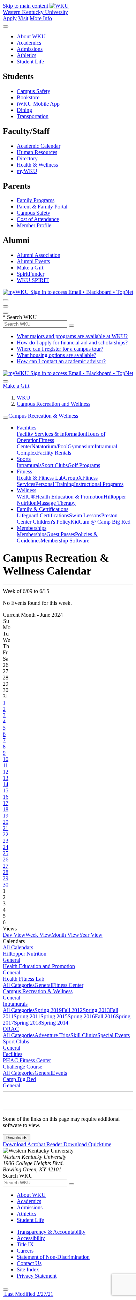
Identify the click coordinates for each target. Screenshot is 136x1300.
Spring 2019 (48, 1010)
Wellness (26, 490)
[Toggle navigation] (5, 418)
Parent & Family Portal (42, 207)
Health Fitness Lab (23, 979)
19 (5, 816)
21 (5, 828)
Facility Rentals (54, 453)
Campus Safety (33, 91)
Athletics (26, 55)
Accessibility (31, 1238)
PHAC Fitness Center (27, 1060)
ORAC (11, 1029)
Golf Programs (84, 465)
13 (5, 778)
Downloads (17, 1137)
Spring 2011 (27, 1016)
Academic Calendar (38, 146)
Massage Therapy (56, 503)
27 (5, 866)
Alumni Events (33, 261)
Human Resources (37, 152)
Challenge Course (22, 1067)
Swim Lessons (85, 515)
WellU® (26, 497)
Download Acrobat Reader (33, 1144)
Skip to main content (25, 6)
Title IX (25, 1244)
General (11, 960)
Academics (29, 43)
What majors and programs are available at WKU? (72, 336)
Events (59, 1073)
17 (5, 803)
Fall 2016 (105, 1016)
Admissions (30, 49)
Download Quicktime (87, 1144)
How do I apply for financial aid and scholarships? (72, 342)
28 (5, 872)
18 (5, 809)
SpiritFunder (30, 274)
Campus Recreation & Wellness (43, 416)
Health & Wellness (37, 165)
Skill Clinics (83, 1035)
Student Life (30, 61)
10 (5, 759)
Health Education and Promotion (39, 966)
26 (5, 859)
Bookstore (28, 97)
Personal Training (54, 484)
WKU (23, 398)
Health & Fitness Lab (40, 478)
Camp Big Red (19, 1079)
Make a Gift (30, 268)
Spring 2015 (54, 1016)
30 (5, 885)
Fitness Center (67, 985)
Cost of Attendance (38, 219)
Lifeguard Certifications (43, 515)
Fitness (24, 471)
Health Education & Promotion (69, 497)
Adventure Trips (52, 1035)
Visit (23, 18)
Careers (25, 1251)
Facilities (26, 428)
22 (5, 834)
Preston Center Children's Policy (67, 518)
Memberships (31, 528)
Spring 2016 (81, 1016)
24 (5, 847)
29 (5, 878)
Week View (38, 935)
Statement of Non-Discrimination (53, 1257)
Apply (10, 18)
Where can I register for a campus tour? (60, 349)
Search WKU (20, 317)
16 (5, 797)
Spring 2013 (96, 1010)
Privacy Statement (36, 1276)
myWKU (27, 171)
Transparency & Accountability (51, 1232)
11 (5, 765)
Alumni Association (38, 255)
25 (5, 853)
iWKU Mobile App (38, 104)
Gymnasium (81, 446)
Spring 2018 (27, 1023)
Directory (27, 158)
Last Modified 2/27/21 (28, 1294)
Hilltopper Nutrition (24, 954)
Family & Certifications (42, 509)
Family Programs (35, 200)
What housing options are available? (56, 355)
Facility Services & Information (51, 434)
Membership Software (64, 540)
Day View (14, 935)
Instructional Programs (98, 484)
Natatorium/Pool (49, 446)
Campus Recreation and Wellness (53, 404)
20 (5, 822)
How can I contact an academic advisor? (61, 361)
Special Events (113, 1035)
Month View (65, 935)
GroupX (73, 478)
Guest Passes (60, 534)
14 (5, 784)
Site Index (28, 1269)
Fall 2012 (72, 1010)
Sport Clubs (54, 465)
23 (5, 841)
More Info (41, 18)
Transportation (32, 116)
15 (5, 790)
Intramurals (29, 465)
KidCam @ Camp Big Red (100, 522)
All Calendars (18, 947)
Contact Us (29, 1263)
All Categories (19, 985)
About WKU (31, 36)
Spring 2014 (54, 1023)
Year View (91, 935)
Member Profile (34, 225)
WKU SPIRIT (33, 280)
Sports (24, 459)
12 (5, 772)
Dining (24, 110)
